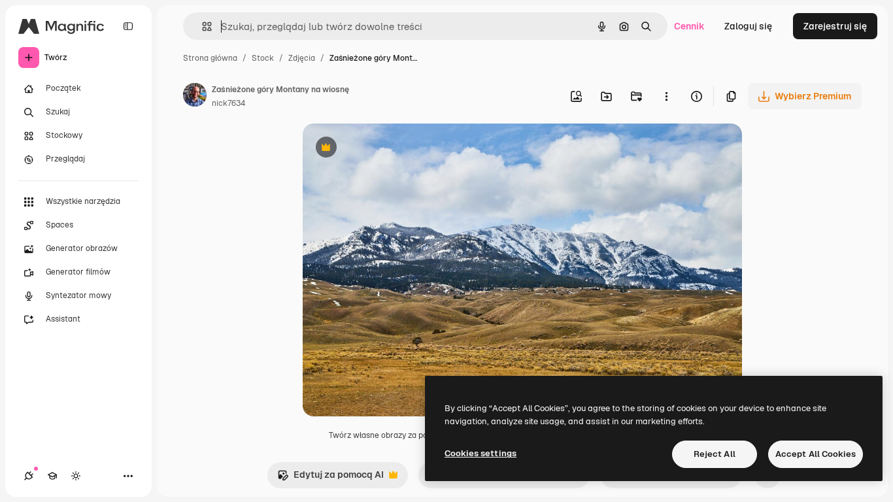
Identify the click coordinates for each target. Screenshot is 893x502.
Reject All (714, 454)
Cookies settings (480, 453)
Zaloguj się (748, 26)
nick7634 (228, 103)
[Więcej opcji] (666, 96)
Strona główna (210, 58)
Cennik (689, 26)
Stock (263, 58)
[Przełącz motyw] (75, 475)
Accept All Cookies (815, 454)
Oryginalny (393, 148)
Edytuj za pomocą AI (330, 478)
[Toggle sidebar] (128, 26)
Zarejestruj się (835, 26)
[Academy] (52, 475)
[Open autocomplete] (202, 26)
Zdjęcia (301, 58)
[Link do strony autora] (195, 96)
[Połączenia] (28, 475)
